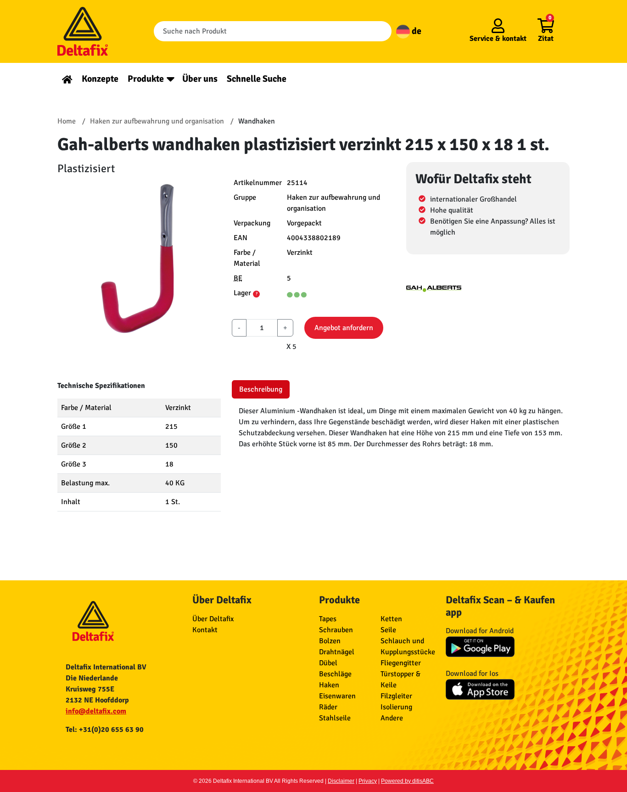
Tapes (327, 618)
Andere (392, 718)
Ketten (391, 618)
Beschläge (335, 674)
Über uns (200, 78)
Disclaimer (341, 781)
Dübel (328, 663)
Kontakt (205, 630)
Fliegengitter (401, 663)
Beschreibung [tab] (260, 389)
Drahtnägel (336, 652)
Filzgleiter (396, 696)
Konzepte (100, 78)
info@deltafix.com (96, 711)
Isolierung (396, 707)
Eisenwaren (337, 696)
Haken (329, 685)
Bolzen (330, 641)
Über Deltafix (213, 618)
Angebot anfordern (343, 327)
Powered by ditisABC (407, 781)
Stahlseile (335, 718)
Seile (388, 630)
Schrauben (336, 630)
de (415, 31)
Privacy (367, 781)
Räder (328, 707)
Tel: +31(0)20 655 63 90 (105, 729)
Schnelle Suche (256, 78)
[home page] (67, 78)
